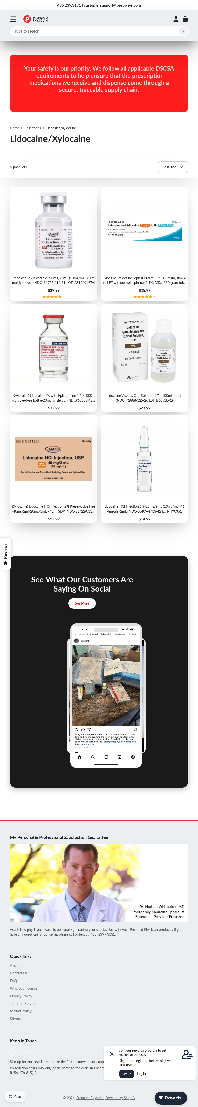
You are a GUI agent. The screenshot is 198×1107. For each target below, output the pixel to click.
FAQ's (14, 980)
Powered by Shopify (120, 1098)
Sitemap (16, 1018)
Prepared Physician (90, 1098)
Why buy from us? (24, 988)
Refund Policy (21, 1011)
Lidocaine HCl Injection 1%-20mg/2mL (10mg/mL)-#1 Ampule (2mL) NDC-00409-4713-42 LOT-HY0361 (144, 468)
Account (176, 19)
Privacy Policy (21, 996)
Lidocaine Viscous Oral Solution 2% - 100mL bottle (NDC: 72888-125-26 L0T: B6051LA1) (144, 358)
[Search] (183, 31)
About (15, 965)
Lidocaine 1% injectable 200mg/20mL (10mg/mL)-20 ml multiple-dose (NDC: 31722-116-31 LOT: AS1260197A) (53, 244)
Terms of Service (23, 1003)
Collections (32, 128)
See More (82, 603)
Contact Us (19, 973)
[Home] (35, 19)
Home (14, 128)
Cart (185, 19)
